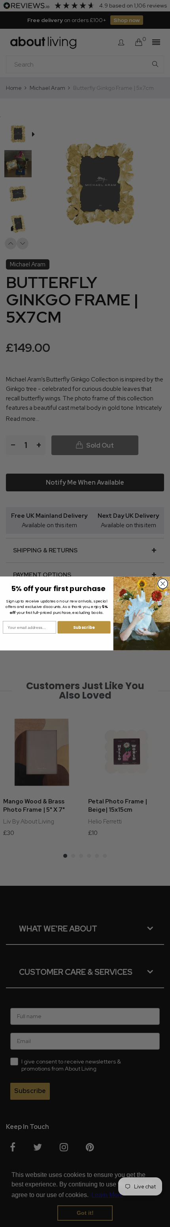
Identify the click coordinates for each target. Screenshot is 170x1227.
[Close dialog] (163, 584)
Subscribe (84, 627)
